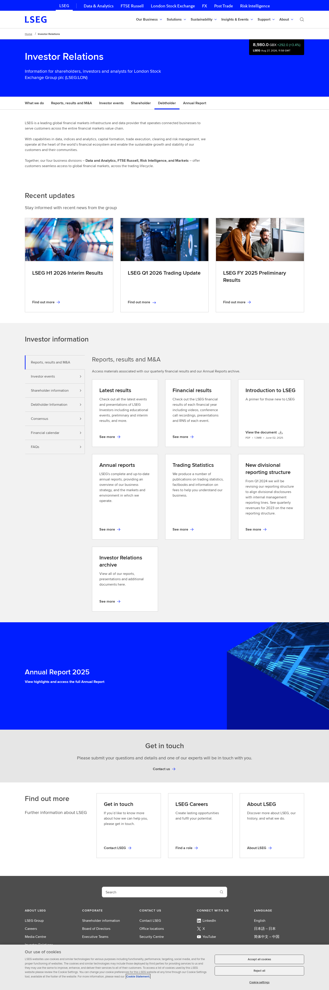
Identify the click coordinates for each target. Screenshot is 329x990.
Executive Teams (95, 936)
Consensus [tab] (39, 418)
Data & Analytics (98, 5)
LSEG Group (34, 920)
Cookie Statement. (138, 976)
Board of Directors (96, 928)
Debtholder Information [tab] (49, 404)
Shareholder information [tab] (50, 390)
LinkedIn (209, 920)
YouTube (209, 936)
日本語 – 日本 (265, 928)
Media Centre (35, 936)
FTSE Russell (132, 5)
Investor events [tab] (43, 376)
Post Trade (223, 5)
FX (204, 5)
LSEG (64, 5)
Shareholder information (101, 920)
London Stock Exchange (173, 5)
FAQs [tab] (35, 446)
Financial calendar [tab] (45, 432)
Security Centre (151, 936)
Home (28, 34)
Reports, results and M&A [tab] (50, 362)
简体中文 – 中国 (266, 936)
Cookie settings (259, 982)
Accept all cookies (259, 959)
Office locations (151, 928)
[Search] (302, 19)
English (259, 920)
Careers (31, 928)
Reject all (259, 971)
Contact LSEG (150, 920)
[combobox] (159, 892)
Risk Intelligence (255, 5)
